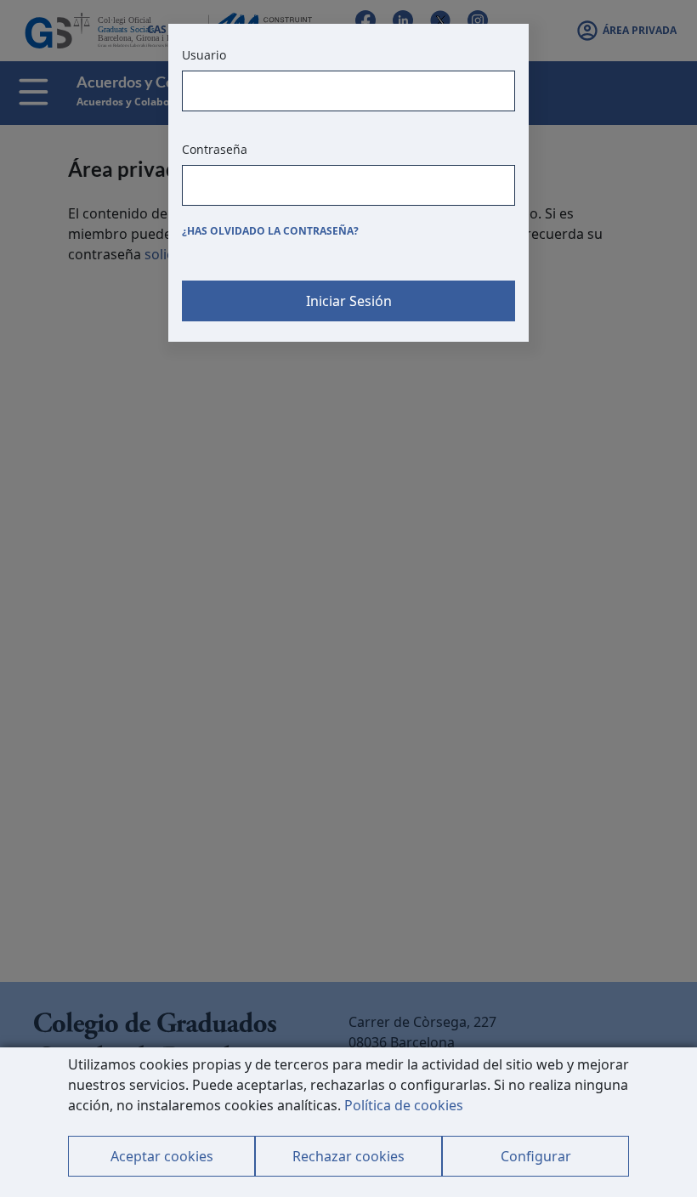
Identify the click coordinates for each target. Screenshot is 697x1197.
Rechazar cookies (348, 1156)
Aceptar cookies (161, 1156)
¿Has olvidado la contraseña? (270, 231)
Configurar (536, 1156)
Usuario (204, 55)
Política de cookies (403, 1105)
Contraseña (214, 149)
